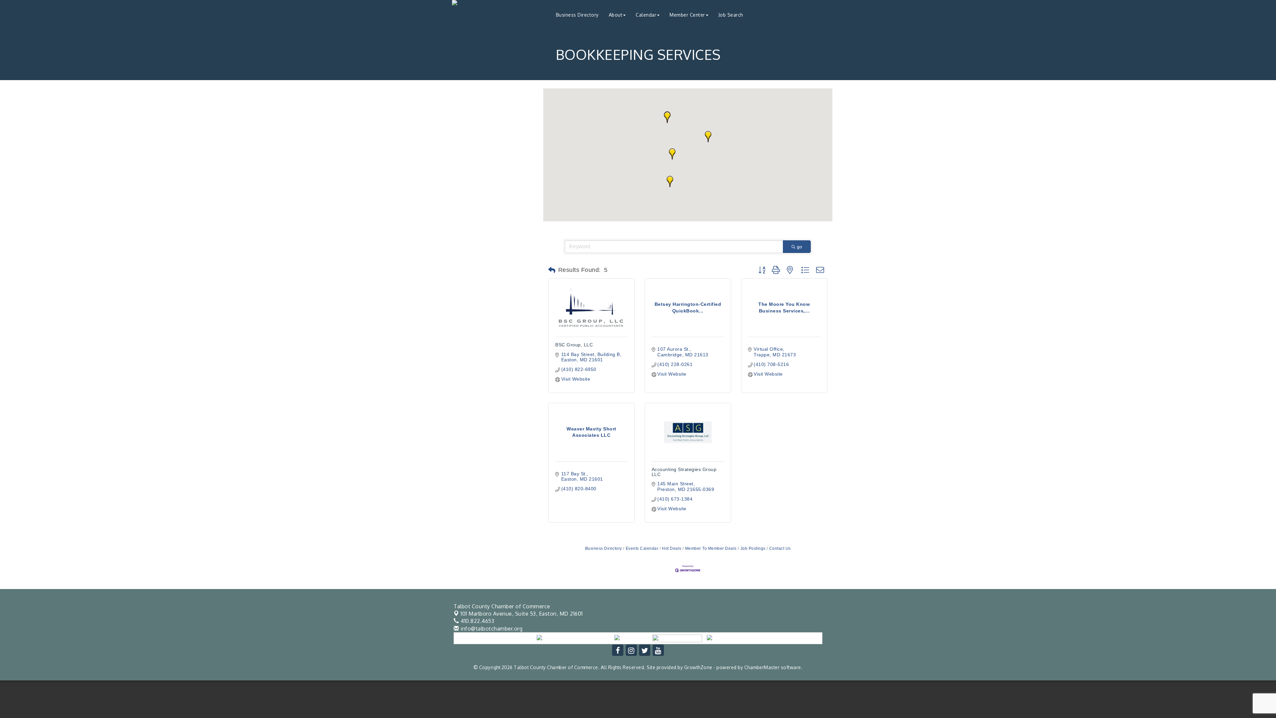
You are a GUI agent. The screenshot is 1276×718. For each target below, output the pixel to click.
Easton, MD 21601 (522, 613)
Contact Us (780, 548)
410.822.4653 (476, 621)
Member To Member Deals (711, 548)
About (616, 15)
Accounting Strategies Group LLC (684, 472)
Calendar (646, 15)
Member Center (687, 15)
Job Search (730, 15)
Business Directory (577, 15)
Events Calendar (642, 548)
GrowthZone (698, 667)
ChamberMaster (762, 667)
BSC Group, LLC (574, 344)
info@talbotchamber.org (490, 628)
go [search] (799, 246)
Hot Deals (672, 548)
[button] (708, 136)
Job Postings (753, 548)
